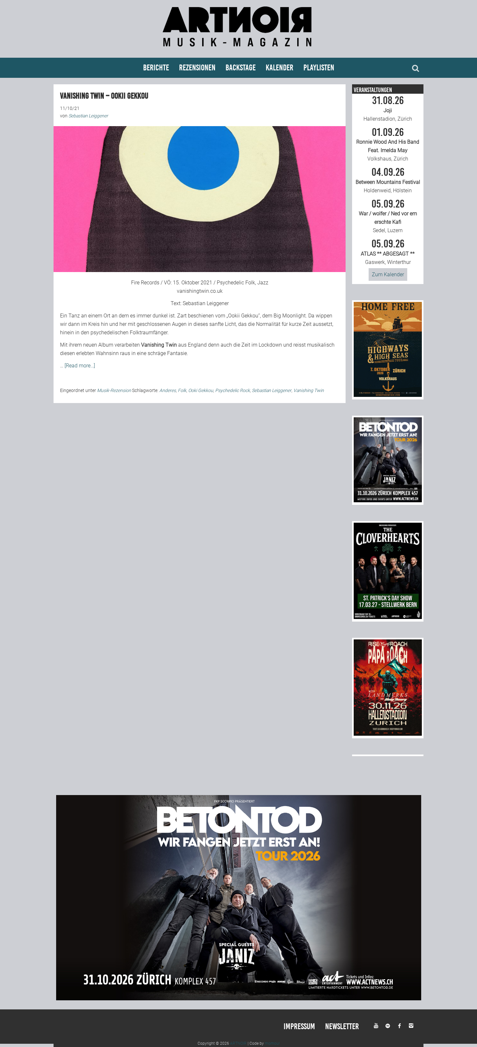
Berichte (156, 67)
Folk (182, 390)
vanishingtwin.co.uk (200, 291)
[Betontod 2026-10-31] (388, 500)
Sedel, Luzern (388, 216)
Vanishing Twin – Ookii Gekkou (104, 96)
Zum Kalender (388, 274)
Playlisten (318, 67)
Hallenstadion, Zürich (387, 108)
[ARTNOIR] (238, 49)
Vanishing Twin (308, 390)
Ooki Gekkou (200, 390)
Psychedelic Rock (232, 390)
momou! (272, 1043)
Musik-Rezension (114, 390)
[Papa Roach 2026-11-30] (388, 734)
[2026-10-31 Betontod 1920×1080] (238, 998)
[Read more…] (80, 366)
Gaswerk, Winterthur (388, 252)
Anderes (167, 390)
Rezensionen (197, 67)
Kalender (279, 67)
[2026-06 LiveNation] (388, 395)
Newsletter (342, 1026)
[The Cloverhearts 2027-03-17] (388, 617)
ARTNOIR (238, 1043)
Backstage (241, 67)
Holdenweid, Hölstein (388, 180)
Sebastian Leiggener (206, 303)
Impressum (299, 1026)
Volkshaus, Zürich (387, 144)
